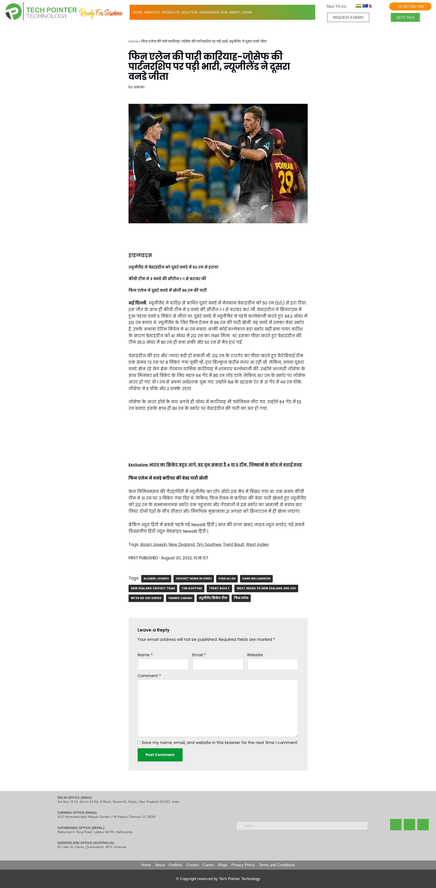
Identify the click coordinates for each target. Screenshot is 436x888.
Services (152, 12)
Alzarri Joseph (153, 544)
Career (208, 865)
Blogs (222, 865)
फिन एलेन (241, 598)
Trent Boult (233, 544)
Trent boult (219, 588)
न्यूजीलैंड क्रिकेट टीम (213, 598)
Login (247, 12)
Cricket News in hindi (194, 578)
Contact (192, 865)
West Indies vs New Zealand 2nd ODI (266, 588)
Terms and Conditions (277, 865)
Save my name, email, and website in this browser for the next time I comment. (220, 742)
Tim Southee (208, 544)
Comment (149, 676)
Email (199, 655)
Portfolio (175, 865)
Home (137, 12)
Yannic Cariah (180, 598)
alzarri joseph (156, 578)
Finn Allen (226, 578)
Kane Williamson (256, 578)
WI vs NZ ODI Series (146, 598)
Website (255, 655)
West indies (257, 544)
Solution (189, 12)
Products (170, 12)
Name (145, 655)
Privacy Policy (243, 865)
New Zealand (182, 544)
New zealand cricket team (153, 588)
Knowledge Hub (213, 12)
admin (139, 87)
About (234, 12)
